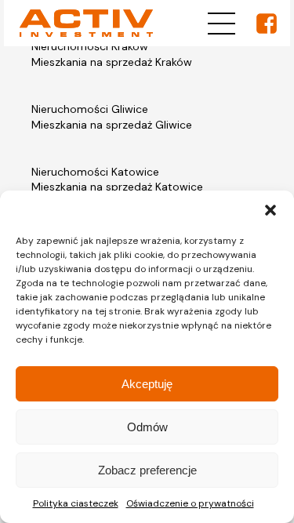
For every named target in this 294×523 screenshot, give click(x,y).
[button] (270, 210)
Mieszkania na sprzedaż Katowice (117, 187)
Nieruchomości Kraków (89, 46)
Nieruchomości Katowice (95, 172)
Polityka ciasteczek (75, 503)
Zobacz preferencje (147, 470)
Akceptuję (147, 383)
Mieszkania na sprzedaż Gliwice (111, 125)
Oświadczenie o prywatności (190, 503)
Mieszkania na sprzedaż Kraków (111, 62)
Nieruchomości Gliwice (89, 109)
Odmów (147, 427)
